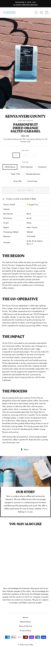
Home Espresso (27, 167)
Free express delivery (33, 139)
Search (25, 617)
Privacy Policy (25, 630)
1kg (16, 155)
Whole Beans (10, 167)
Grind (25, 162)
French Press (32, 181)
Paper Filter (15, 174)
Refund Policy (25, 621)
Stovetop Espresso (33, 174)
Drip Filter (18, 181)
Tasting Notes (25, 121)
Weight (25, 151)
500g (24, 155)
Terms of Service (25, 626)
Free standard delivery (11, 139)
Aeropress (42, 167)
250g (34, 155)
